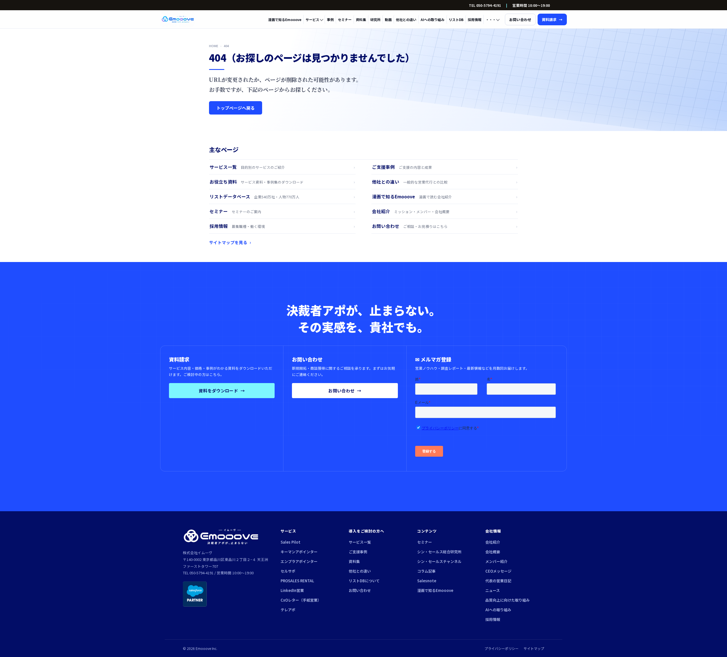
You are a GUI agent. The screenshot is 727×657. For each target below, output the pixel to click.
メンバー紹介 (496, 561)
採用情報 (474, 19)
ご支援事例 (358, 551)
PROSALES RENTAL (297, 580)
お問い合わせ (344, 391)
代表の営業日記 (498, 580)
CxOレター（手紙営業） (301, 600)
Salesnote (426, 580)
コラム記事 (426, 571)
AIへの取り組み (432, 19)
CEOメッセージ (498, 571)
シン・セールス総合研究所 (439, 551)
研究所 (375, 19)
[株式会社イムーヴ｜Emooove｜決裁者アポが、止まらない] (177, 19)
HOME (213, 45)
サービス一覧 (360, 542)
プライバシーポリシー (501, 648)
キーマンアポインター (299, 551)
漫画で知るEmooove (284, 19)
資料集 (361, 19)
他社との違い (406, 19)
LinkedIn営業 (292, 590)
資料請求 (552, 19)
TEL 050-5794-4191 (485, 5)
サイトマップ (534, 648)
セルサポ (288, 571)
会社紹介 (492, 542)
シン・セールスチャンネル (439, 561)
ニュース (492, 590)
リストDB (456, 19)
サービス (312, 19)
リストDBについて (364, 580)
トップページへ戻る (235, 108)
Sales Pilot (290, 542)
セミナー (345, 19)
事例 (330, 19)
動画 (388, 19)
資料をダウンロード (222, 391)
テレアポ (288, 609)
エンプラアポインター (299, 561)
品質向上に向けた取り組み (507, 600)
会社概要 (492, 551)
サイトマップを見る (230, 242)
